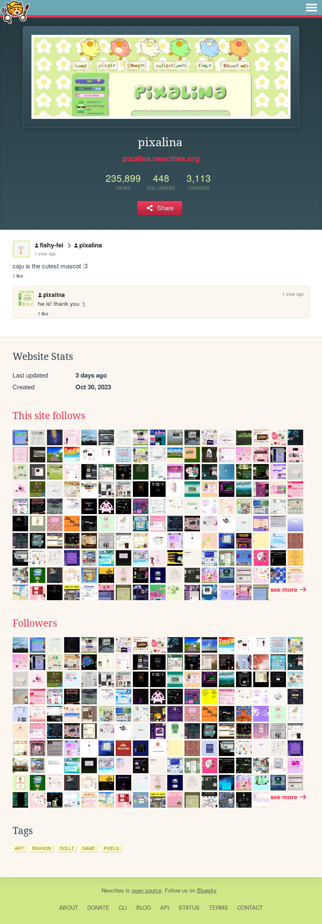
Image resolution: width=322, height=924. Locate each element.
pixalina (90, 244)
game (88, 848)
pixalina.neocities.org (161, 158)
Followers (35, 623)
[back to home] (15, 11)
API (164, 907)
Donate (98, 907)
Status (189, 907)
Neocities (112, 890)
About (68, 907)
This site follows (49, 415)
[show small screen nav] (311, 7)
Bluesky (207, 890)
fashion (41, 848)
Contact (250, 907)
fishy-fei (51, 244)
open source (146, 890)
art (19, 848)
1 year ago (45, 253)
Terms (218, 907)
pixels (111, 848)
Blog (143, 907)
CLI (123, 907)
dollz (67, 848)
